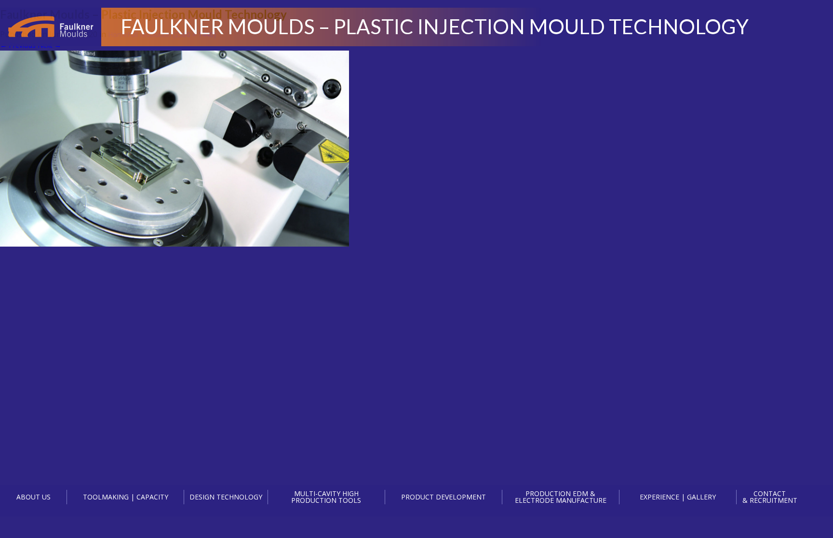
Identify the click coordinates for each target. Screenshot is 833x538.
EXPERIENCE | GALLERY (678, 496)
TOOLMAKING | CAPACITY (125, 496)
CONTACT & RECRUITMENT (769, 497)
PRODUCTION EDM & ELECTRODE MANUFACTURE (560, 497)
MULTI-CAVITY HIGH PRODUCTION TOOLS (326, 497)
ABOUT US (33, 496)
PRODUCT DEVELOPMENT (443, 496)
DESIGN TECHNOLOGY (225, 496)
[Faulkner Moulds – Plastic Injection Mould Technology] (174, 244)
